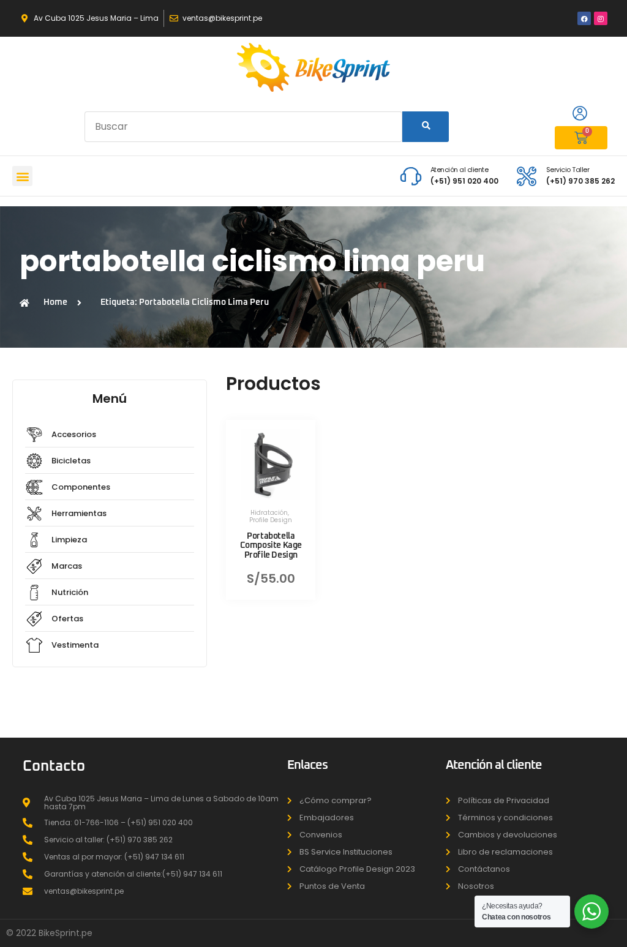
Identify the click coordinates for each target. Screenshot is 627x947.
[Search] (425, 126)
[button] (22, 176)
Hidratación (269, 512)
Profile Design (270, 520)
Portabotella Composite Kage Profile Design (271, 545)
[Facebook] (584, 18)
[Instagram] (600, 18)
